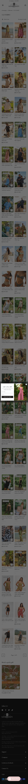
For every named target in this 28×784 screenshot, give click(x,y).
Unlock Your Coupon (7, 396)
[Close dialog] (26, 384)
